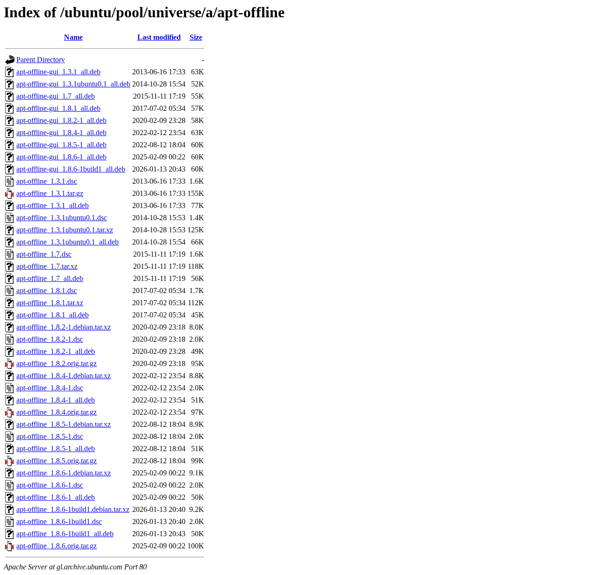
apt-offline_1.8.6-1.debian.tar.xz (63, 473)
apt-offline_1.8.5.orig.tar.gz (56, 461)
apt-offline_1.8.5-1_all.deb (55, 449)
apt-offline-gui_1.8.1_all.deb (58, 108)
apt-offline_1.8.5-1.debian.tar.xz (63, 424)
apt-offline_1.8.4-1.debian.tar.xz (63, 376)
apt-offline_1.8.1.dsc (46, 291)
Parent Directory (40, 60)
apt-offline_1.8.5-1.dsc (49, 436)
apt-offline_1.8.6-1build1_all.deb (65, 534)
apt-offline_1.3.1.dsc (46, 181)
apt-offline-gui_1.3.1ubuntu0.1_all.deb (73, 84)
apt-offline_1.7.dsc (43, 254)
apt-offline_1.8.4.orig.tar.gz (56, 412)
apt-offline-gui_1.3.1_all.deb (58, 72)
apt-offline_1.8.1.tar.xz (49, 303)
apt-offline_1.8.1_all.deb (52, 315)
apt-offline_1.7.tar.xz (47, 266)
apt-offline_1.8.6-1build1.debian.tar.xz (72, 509)
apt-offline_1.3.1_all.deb (52, 205)
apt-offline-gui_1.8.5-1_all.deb (61, 145)
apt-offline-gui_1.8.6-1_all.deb (61, 157)
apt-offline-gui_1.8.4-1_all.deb (61, 133)
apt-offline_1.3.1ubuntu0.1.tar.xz (64, 230)
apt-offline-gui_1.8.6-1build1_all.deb (70, 169)
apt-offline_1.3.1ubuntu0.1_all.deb (67, 242)
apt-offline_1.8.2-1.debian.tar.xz (63, 327)
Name (73, 37)
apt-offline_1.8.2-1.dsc (49, 339)
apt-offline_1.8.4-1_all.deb (55, 400)
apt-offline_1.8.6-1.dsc (49, 485)
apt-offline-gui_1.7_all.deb (55, 96)
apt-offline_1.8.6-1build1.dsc (59, 521)
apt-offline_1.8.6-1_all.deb (55, 497)
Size (196, 37)
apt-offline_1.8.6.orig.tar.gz (56, 546)
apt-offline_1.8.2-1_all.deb (55, 351)
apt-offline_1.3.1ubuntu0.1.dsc (61, 218)
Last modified (159, 37)
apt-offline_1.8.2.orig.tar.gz (56, 363)
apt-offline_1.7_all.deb (49, 278)
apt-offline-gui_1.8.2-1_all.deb (61, 120)
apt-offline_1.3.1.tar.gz (49, 193)
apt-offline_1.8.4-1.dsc (49, 388)
